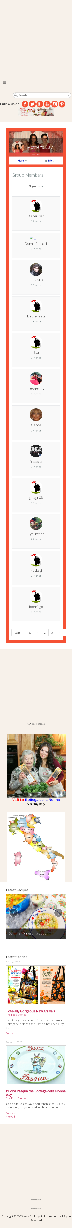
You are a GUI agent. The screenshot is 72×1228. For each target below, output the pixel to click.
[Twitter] (32, 104)
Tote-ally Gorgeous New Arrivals (30, 1011)
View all (10, 1116)
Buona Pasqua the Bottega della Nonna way (36, 1093)
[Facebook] (25, 104)
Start (17, 632)
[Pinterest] (62, 104)
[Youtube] (47, 104)
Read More (11, 1033)
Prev (28, 632)
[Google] (39, 104)
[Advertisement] (36, 38)
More (21, 160)
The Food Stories (16, 1014)
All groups (35, 186)
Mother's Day (40, 147)
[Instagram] (54, 104)
